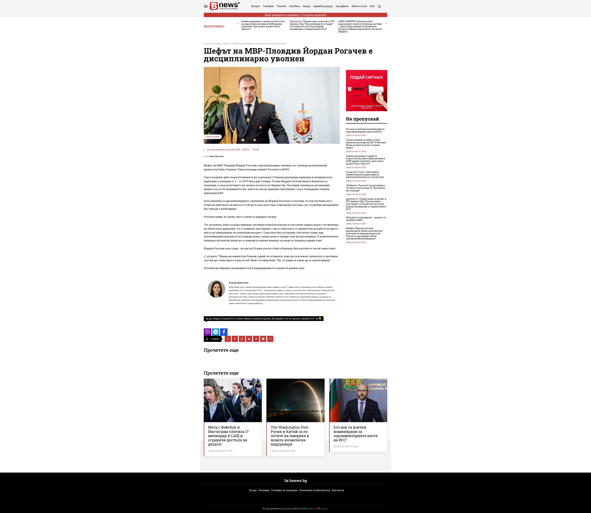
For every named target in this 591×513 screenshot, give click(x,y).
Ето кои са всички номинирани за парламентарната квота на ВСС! (365, 130)
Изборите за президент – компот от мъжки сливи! (366, 219)
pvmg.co (324, 508)
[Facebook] (228, 339)
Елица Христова (216, 156)
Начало (207, 43)
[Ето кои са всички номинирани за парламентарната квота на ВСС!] (358, 400)
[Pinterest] (235, 339)
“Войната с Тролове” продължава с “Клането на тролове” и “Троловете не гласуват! (365, 188)
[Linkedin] (249, 339)
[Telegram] (263, 339)
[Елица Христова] (216, 292)
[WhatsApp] (242, 339)
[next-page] (386, 24)
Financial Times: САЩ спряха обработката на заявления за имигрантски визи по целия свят (365, 174)
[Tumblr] (256, 339)
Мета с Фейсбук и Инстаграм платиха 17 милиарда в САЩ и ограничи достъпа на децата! (228, 435)
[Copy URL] (270, 339)
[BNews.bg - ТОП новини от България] (224, 6)
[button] (379, 6)
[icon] (207, 333)
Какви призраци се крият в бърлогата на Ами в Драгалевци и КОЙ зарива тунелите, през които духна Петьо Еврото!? (263, 25)
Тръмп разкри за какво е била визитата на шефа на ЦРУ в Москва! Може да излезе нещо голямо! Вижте (366, 143)
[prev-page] (238, 24)
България (217, 43)
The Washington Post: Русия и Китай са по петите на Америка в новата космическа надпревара (290, 435)
